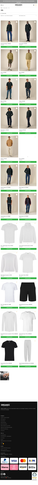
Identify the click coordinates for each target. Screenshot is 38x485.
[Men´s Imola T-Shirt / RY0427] (28, 262)
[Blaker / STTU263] (9, 89)
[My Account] (33, 5)
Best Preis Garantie (4, 424)
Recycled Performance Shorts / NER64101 (25, 304)
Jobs (1, 443)
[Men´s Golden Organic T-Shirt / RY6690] (9, 233)
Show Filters (4, 13)
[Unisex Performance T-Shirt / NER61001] (28, 321)
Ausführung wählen (9, 46)
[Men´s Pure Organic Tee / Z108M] (9, 292)
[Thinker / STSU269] (28, 89)
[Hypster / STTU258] (9, 146)
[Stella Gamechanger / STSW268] (9, 31)
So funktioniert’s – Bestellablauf (6, 436)
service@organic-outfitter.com (6, 450)
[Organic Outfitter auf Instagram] (2, 474)
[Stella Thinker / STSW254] (9, 118)
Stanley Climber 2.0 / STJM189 (5, 216)
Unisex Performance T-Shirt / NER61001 (25, 333)
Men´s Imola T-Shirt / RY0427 (23, 275)
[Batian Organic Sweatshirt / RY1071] (9, 262)
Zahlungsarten (3, 419)
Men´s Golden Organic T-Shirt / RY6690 (7, 245)
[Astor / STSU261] (28, 146)
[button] (36, 5)
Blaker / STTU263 (3, 101)
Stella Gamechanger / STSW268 (6, 43)
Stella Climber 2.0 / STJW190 (23, 216)
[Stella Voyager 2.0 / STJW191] (28, 175)
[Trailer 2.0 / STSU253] (28, 118)
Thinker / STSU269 (22, 101)
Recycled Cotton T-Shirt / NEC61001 (6, 363)
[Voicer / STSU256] (9, 60)
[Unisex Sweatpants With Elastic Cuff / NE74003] (28, 350)
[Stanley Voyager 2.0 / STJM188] (9, 175)
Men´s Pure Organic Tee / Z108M (6, 304)
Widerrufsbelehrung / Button (5, 425)
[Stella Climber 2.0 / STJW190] (28, 204)
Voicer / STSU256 (3, 72)
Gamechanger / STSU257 (23, 43)
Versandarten (3, 420)
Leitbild (2, 442)
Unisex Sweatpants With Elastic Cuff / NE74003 (26, 363)
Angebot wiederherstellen (5, 417)
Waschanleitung (3, 422)
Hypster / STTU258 (4, 158)
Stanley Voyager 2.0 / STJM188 (5, 187)
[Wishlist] (16, 22)
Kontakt (2, 447)
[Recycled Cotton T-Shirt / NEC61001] (9, 350)
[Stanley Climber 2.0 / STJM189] (9, 204)
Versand (9, 447)
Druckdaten (3, 437)
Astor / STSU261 (21, 158)
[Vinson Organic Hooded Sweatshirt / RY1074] (28, 233)
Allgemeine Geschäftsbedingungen (6, 427)
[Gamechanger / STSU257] (28, 31)
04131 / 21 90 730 (4, 449)
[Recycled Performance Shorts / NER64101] (28, 292)
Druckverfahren (3, 434)
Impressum (3, 430)
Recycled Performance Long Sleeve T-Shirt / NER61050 (9, 333)
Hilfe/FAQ (5, 447)
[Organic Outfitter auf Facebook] (4, 474)
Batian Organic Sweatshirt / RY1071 (6, 275)
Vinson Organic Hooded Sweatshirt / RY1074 (26, 245)
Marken (2, 439)
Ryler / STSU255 (21, 72)
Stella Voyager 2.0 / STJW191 (23, 187)
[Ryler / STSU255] (28, 60)
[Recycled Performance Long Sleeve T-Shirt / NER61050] (9, 321)
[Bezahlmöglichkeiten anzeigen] (19, 464)
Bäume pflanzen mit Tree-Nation (6, 440)
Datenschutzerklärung (4, 428)
